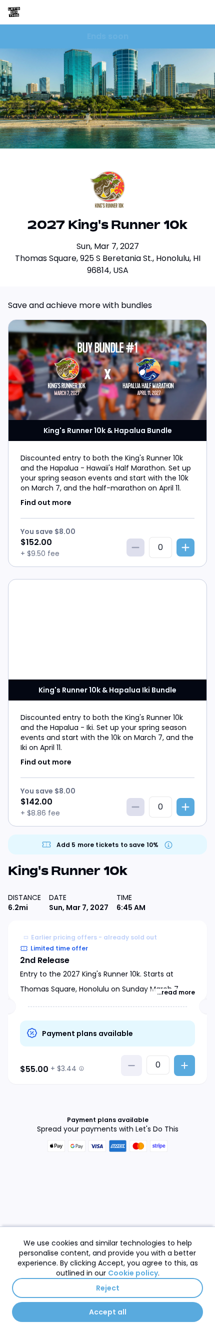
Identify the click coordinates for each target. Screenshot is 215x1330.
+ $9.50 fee (40, 553)
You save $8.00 (48, 531)
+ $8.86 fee (40, 813)
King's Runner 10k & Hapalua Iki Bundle (107, 690)
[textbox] (158, 1065)
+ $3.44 (63, 1069)
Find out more (46, 503)
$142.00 (36, 802)
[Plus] (185, 547)
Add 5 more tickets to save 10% (107, 844)
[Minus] (135, 547)
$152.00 (36, 542)
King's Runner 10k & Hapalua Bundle (108, 431)
